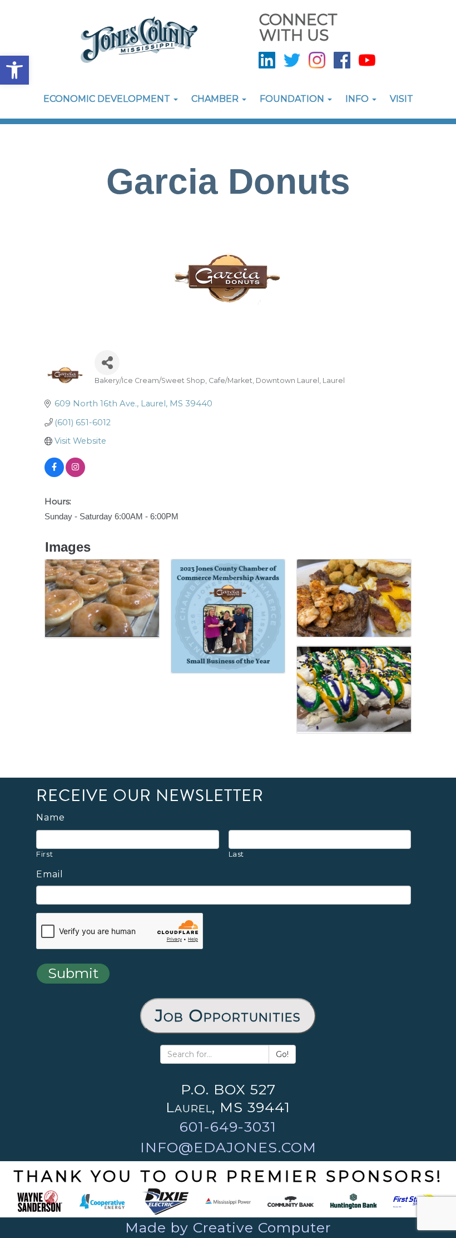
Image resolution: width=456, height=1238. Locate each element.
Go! (282, 1054)
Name (50, 817)
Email (49, 874)
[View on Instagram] (75, 474)
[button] (14, 70)
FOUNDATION (293, 99)
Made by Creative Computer (228, 1227)
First (44, 853)
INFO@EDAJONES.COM (228, 1147)
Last (237, 853)
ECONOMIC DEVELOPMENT (107, 99)
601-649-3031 (228, 1126)
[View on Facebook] (54, 474)
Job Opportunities (228, 1015)
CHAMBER (216, 99)
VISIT (401, 99)
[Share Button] (107, 362)
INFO (358, 99)
